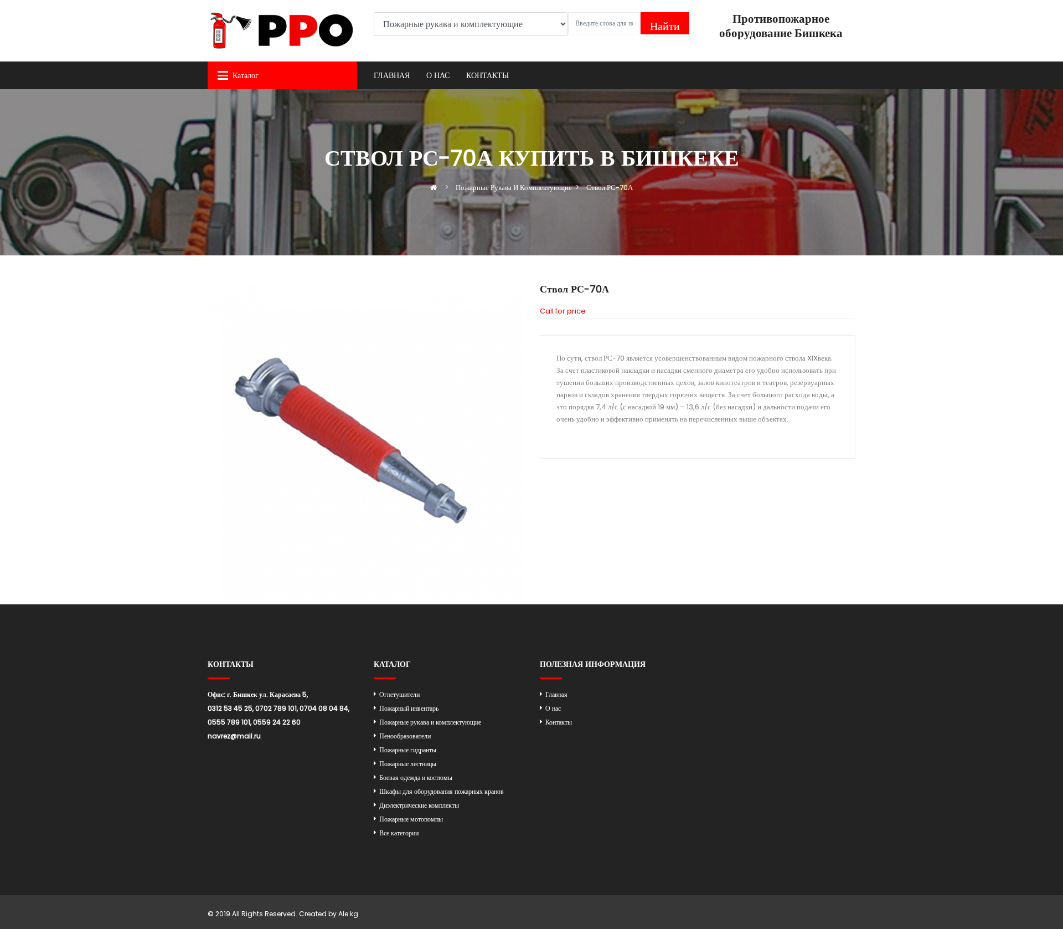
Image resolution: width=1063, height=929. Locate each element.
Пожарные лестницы (407, 763)
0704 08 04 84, (324, 708)
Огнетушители (399, 694)
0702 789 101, (276, 708)
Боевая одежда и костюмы (415, 777)
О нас (438, 75)
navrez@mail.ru (234, 736)
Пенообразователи (405, 736)
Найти (665, 26)
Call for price (563, 311)
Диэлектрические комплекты (419, 805)
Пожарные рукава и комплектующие (430, 722)
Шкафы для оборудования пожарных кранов (441, 791)
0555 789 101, (229, 722)
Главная (392, 75)
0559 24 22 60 (277, 722)
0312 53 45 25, (231, 708)
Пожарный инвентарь (408, 708)
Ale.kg (348, 913)
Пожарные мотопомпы (411, 819)
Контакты (487, 75)
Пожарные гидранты (407, 750)
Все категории (399, 833)
